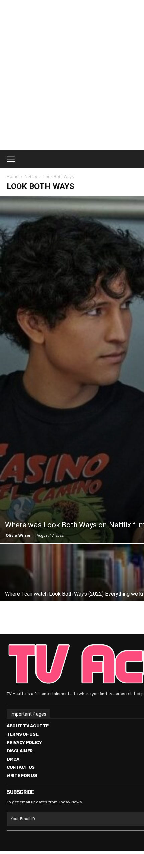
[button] (10, 159)
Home (12, 176)
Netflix (31, 176)
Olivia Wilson (19, 535)
